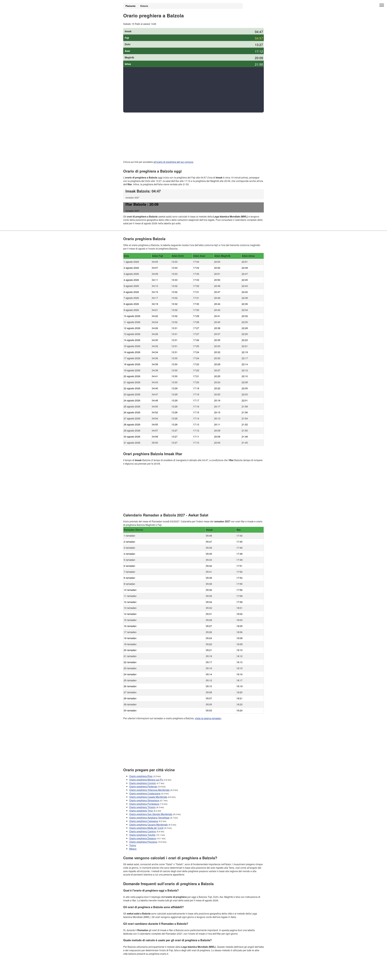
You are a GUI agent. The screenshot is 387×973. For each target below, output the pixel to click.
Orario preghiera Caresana (143, 821)
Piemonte (130, 6)
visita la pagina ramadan (208, 718)
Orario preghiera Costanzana (144, 793)
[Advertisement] (193, 90)
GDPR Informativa (133, 968)
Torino (132, 845)
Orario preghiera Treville (142, 835)
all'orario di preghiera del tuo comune (173, 162)
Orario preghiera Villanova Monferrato (149, 790)
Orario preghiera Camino (142, 831)
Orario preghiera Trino (141, 810)
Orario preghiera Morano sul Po (146, 779)
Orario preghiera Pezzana (143, 842)
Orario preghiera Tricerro (142, 807)
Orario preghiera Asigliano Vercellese (149, 817)
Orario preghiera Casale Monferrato (148, 797)
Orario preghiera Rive (140, 776)
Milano (133, 848)
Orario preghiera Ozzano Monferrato (148, 824)
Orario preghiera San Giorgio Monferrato (150, 814)
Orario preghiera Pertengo (143, 786)
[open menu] (381, 5)
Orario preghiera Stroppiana (144, 800)
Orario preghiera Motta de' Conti (146, 828)
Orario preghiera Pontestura (144, 803)
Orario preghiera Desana (142, 838)
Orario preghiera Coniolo (142, 783)
